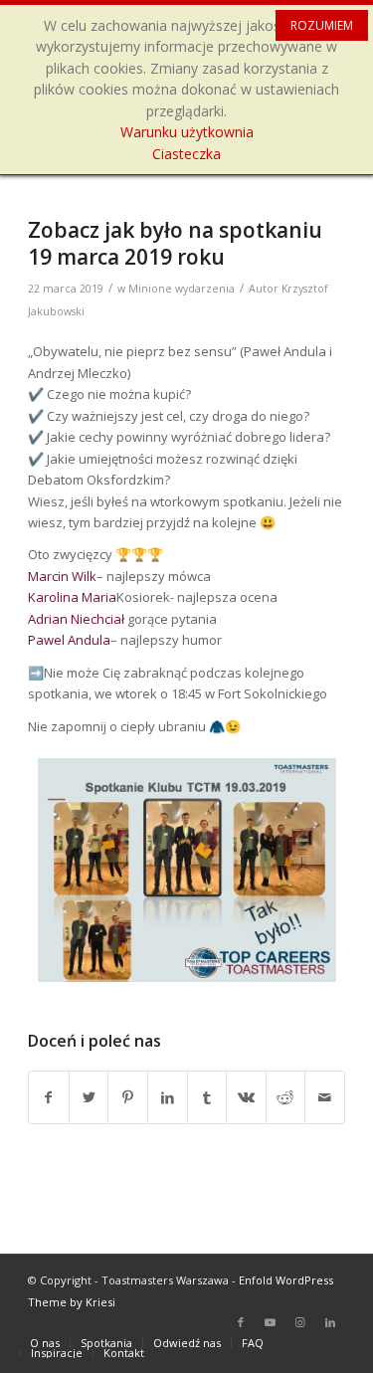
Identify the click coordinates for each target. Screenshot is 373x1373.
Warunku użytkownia (187, 131)
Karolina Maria (72, 597)
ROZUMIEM (321, 25)
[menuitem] (45, 1343)
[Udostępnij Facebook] (49, 1097)
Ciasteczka (186, 153)
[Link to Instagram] (300, 1322)
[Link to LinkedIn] (330, 1322)
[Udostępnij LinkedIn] (167, 1097)
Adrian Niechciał (76, 619)
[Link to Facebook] (241, 1322)
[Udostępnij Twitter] (89, 1097)
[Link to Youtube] (270, 1322)
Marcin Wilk (62, 576)
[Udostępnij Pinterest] (127, 1097)
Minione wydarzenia (181, 288)
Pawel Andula (69, 640)
